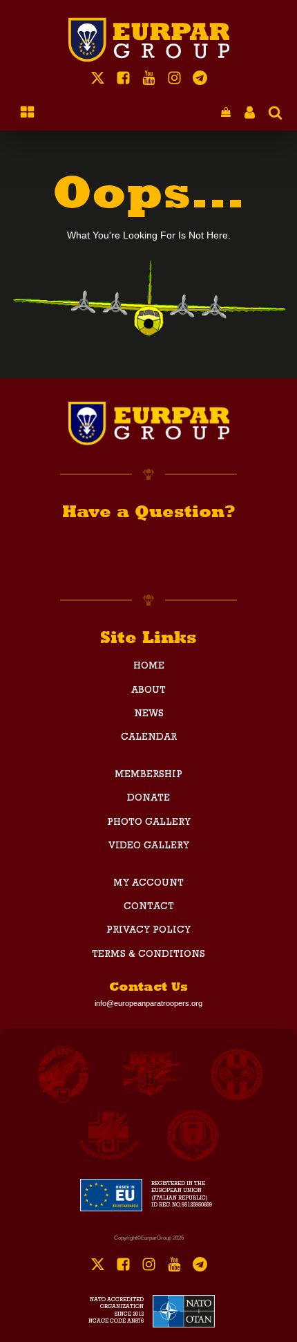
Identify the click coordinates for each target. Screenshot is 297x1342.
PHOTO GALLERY (149, 823)
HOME (148, 666)
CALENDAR (149, 738)
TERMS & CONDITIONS (148, 955)
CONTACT (149, 907)
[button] (226, 113)
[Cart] (226, 113)
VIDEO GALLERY (148, 846)
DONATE (148, 798)
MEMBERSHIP (148, 775)
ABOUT (148, 691)
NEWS (149, 714)
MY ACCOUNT (148, 883)
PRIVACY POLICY (148, 930)
